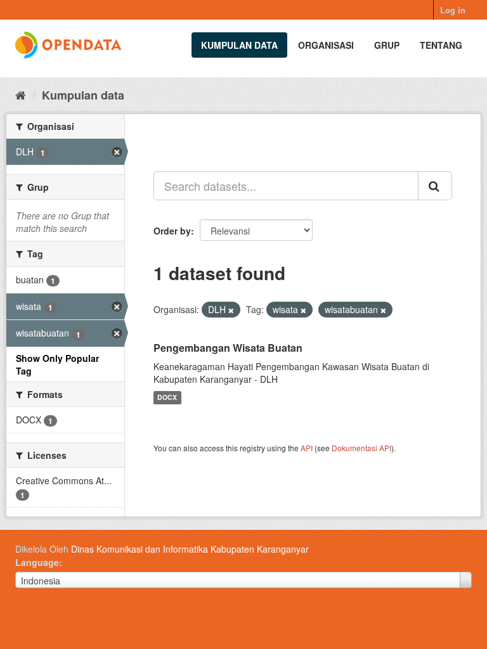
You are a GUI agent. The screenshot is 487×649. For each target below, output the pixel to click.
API (307, 447)
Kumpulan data (239, 45)
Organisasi (326, 45)
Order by (172, 230)
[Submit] (435, 185)
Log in (452, 10)
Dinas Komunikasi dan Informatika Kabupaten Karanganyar (190, 549)
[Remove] (231, 310)
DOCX (167, 397)
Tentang (441, 45)
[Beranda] (20, 94)
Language (37, 562)
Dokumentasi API (361, 447)
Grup (386, 45)
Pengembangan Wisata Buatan (227, 347)
